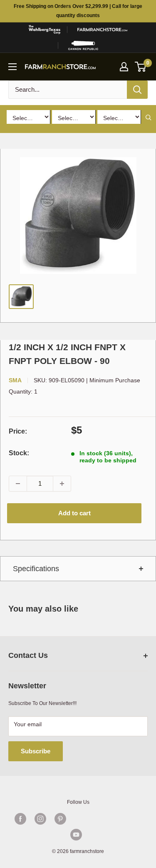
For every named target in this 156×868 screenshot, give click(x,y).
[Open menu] (12, 66)
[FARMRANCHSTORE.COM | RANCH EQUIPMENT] (102, 29)
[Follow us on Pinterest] (60, 819)
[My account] (124, 66)
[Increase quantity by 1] (62, 483)
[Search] (137, 89)
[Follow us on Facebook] (20, 819)
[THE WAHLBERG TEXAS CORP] (44, 29)
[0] (141, 67)
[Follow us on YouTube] (76, 834)
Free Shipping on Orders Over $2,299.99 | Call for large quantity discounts (78, 10)
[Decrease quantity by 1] (18, 483)
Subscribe (35, 751)
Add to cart (74, 513)
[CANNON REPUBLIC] (83, 45)
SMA (15, 380)
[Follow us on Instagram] (40, 819)
